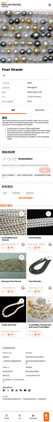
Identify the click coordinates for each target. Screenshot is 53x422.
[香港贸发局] (26, 349)
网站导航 (6, 376)
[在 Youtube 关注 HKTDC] (25, 390)
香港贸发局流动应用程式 (35, 357)
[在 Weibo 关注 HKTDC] (16, 390)
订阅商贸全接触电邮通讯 (12, 361)
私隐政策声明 (8, 371)
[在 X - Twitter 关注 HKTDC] (8, 390)
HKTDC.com (7, 353)
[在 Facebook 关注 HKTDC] (4, 390)
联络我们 (6, 357)
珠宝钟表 (29, 193)
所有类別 (16, 193)
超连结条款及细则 (32, 371)
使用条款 (29, 367)
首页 (5, 193)
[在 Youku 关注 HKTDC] (29, 390)
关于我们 (29, 353)
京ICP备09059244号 (33, 376)
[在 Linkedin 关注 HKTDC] (12, 390)
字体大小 (6, 367)
